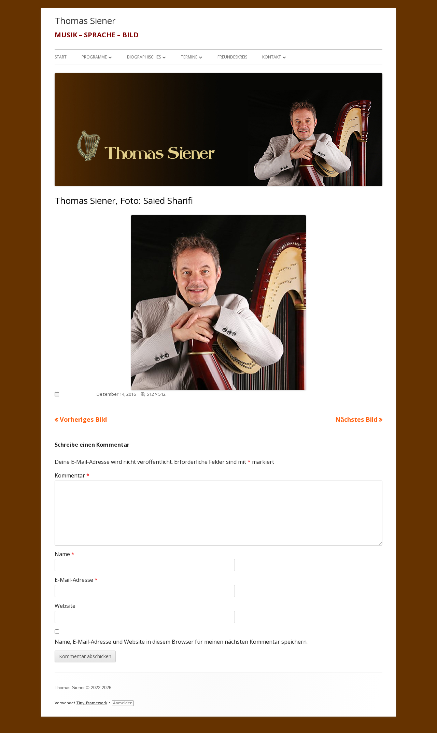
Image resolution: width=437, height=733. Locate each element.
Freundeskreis (232, 57)
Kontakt (271, 57)
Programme (94, 57)
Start (61, 57)
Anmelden (122, 703)
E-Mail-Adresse (76, 580)
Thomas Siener (85, 20)
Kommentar (72, 475)
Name (64, 554)
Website (65, 606)
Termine (189, 57)
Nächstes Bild (356, 419)
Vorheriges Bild (83, 419)
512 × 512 (156, 394)
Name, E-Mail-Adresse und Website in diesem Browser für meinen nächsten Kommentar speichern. (181, 641)
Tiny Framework (91, 703)
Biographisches (144, 57)
